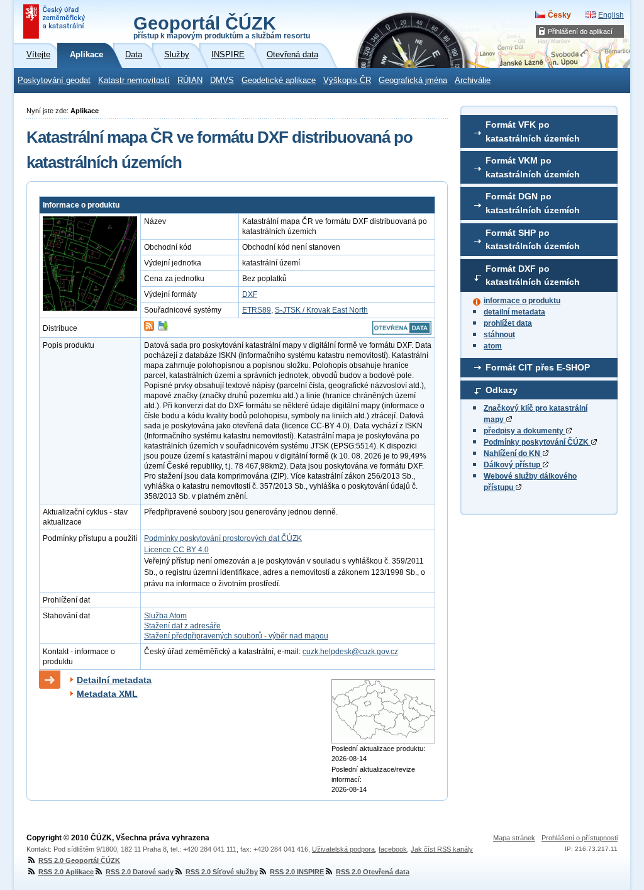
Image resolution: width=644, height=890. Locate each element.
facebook (393, 849)
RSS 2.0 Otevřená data (372, 872)
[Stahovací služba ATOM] (149, 328)
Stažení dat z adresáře (182, 625)
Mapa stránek (514, 838)
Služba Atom (165, 615)
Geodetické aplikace (279, 80)
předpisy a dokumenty (524, 430)
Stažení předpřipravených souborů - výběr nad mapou (236, 635)
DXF (249, 294)
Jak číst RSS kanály (442, 849)
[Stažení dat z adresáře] (163, 328)
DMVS (222, 80)
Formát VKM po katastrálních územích (533, 167)
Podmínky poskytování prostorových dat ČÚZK (223, 538)
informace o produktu (522, 300)
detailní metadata (514, 312)
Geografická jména (413, 80)
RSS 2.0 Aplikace (66, 872)
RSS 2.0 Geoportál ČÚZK (79, 860)
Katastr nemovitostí (134, 80)
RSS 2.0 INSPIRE (297, 872)
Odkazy (502, 390)
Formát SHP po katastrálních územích (533, 240)
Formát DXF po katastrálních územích (533, 275)
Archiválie (473, 80)
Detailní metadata (114, 680)
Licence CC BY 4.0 (176, 549)
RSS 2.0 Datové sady (140, 872)
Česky (559, 15)
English (611, 15)
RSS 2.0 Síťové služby (222, 872)
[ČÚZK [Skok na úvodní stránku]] (55, 21)
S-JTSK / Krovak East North (321, 310)
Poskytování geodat (54, 80)
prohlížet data (508, 323)
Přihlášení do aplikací (580, 31)
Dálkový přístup (513, 464)
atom (493, 346)
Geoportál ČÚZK (221, 26)
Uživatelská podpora (343, 849)
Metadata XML (107, 694)
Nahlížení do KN (513, 453)
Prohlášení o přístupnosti (579, 838)
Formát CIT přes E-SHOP (538, 367)
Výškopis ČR (347, 80)
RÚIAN (190, 80)
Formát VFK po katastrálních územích (533, 131)
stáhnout (499, 334)
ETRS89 (256, 310)
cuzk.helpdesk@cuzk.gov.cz (350, 651)
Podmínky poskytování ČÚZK (537, 442)
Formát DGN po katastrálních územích (533, 203)
